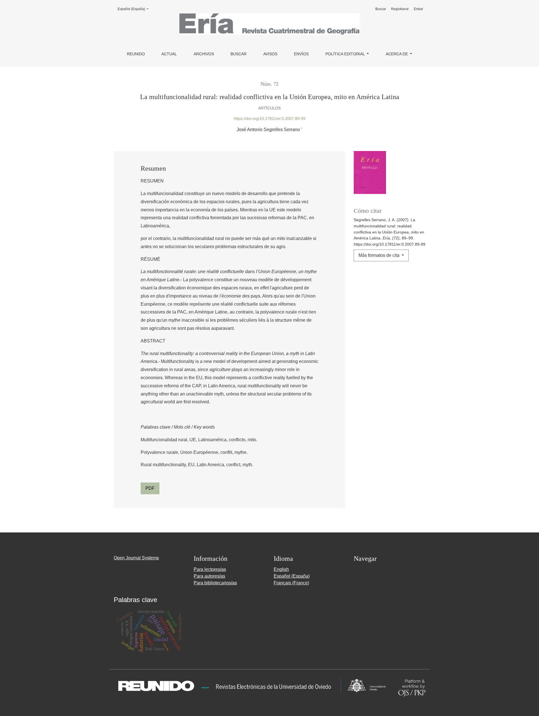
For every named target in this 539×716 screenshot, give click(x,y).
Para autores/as (209, 576)
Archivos (204, 54)
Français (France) (291, 582)
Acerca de (397, 54)
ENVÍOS (301, 54)
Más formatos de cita (379, 255)
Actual (169, 54)
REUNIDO (136, 54)
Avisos (270, 54)
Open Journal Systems (136, 557)
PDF (150, 488)
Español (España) (134, 9)
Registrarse (400, 9)
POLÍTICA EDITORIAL (345, 54)
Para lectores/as (210, 569)
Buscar (238, 54)
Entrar (418, 9)
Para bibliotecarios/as (215, 582)
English (281, 569)
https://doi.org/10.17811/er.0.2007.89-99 (269, 118)
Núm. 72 (269, 84)
